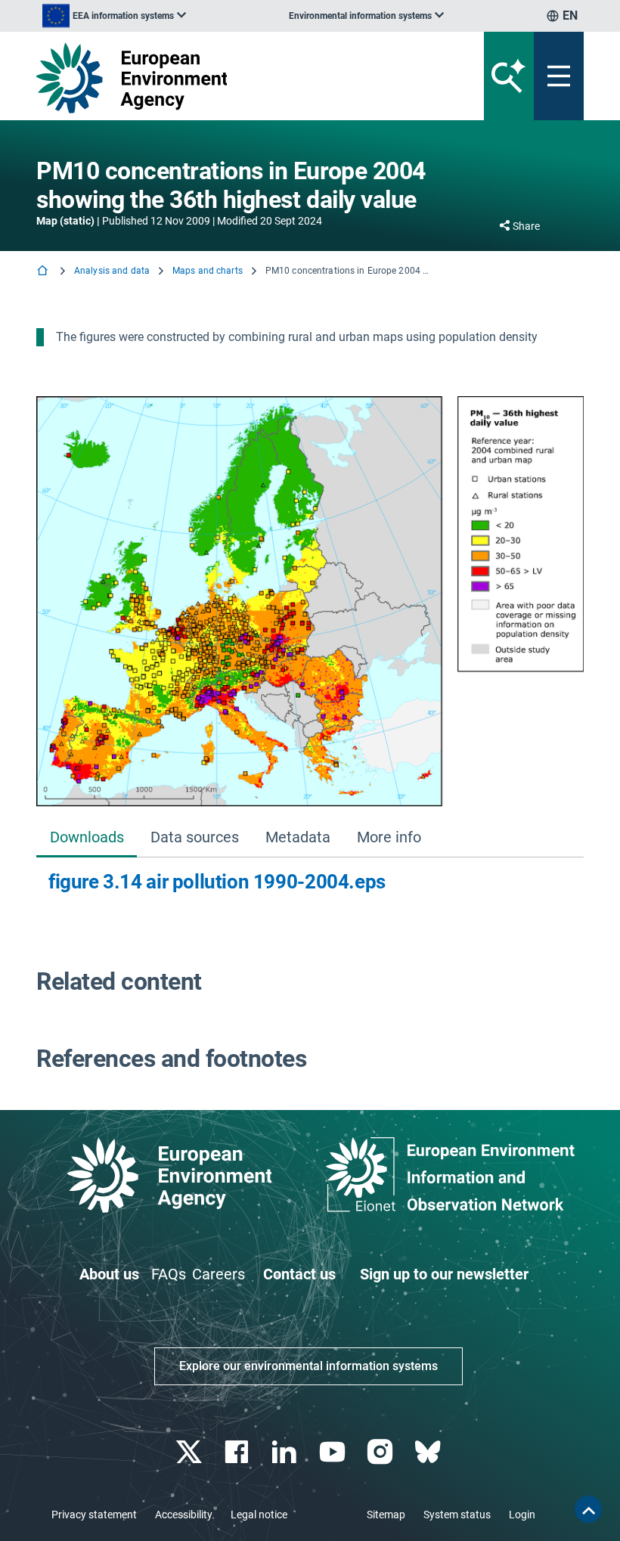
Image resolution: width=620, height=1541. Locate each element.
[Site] (215, 77)
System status (457, 1514)
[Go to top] (588, 1509)
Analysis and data (112, 270)
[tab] (86, 838)
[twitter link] (190, 1452)
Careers (218, 1274)
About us (109, 1274)
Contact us (299, 1274)
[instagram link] (381, 1452)
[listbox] (114, 16)
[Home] (43, 272)
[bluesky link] (429, 1452)
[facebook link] (238, 1452)
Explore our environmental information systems (308, 1366)
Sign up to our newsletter (444, 1274)
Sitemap (386, 1514)
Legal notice (259, 1514)
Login (522, 1514)
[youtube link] (334, 1452)
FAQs (168, 1274)
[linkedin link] (286, 1452)
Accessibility (183, 1514)
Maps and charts (207, 270)
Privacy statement (94, 1514)
